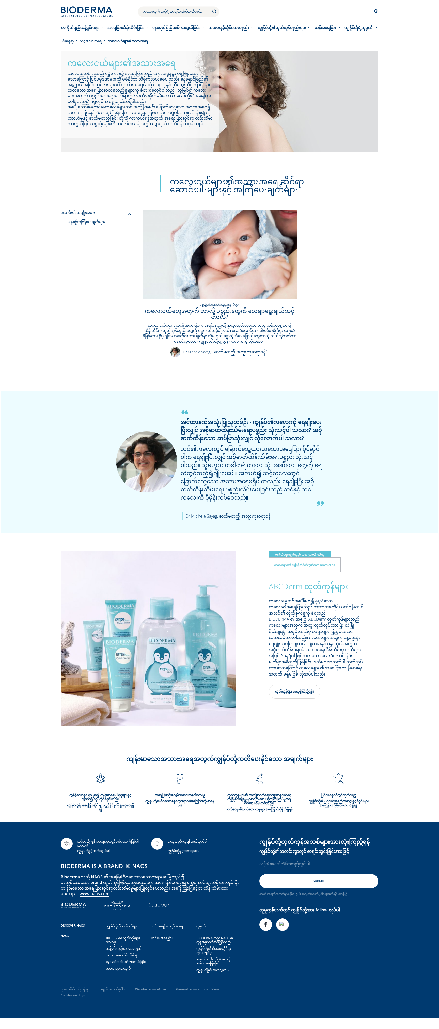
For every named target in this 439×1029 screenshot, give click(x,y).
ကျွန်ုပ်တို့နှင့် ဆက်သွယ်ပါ (212, 970)
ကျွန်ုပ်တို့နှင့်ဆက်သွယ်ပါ (93, 851)
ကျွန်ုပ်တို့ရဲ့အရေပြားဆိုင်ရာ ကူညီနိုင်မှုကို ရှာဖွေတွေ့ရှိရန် (100, 807)
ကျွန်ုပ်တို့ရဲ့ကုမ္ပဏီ (358, 27)
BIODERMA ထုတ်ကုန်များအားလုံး (123, 940)
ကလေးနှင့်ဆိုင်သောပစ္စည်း (229, 27)
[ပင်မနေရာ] (87, 11)
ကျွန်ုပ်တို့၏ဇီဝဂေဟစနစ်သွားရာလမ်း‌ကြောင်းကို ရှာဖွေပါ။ (179, 803)
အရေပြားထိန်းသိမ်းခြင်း (125, 27)
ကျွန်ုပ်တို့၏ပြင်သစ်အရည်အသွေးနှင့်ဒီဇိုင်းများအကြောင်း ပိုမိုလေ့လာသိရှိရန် (339, 803)
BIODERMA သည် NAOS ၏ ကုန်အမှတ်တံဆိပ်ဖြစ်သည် (215, 940)
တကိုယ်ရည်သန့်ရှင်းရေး (80, 27)
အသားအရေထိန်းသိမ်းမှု (121, 955)
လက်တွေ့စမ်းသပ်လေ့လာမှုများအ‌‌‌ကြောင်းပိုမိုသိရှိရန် (259, 809)
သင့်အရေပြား (325, 27)
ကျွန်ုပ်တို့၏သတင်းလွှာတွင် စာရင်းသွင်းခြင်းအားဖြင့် (304, 851)
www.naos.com (94, 893)
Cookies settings (73, 995)
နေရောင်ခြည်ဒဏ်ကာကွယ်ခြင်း (176, 27)
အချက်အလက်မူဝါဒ (112, 989)
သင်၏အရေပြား (162, 938)
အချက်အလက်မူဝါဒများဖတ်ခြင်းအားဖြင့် (324, 894)
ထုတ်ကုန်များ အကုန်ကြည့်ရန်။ (294, 691)
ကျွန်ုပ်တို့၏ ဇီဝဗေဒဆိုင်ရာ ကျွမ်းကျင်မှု (213, 950)
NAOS (65, 936)
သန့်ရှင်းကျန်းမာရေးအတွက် (123, 948)
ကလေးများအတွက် (118, 968)
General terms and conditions (198, 989)
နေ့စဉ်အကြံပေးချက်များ (86, 221)
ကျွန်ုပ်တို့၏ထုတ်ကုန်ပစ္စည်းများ (282, 27)
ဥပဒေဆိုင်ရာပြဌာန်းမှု (74, 989)
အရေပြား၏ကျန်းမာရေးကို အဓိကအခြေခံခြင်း (213, 961)
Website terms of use (150, 989)
